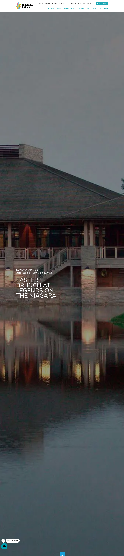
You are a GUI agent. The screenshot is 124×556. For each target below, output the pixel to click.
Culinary (59, 8)
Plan (100, 8)
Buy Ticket (101, 3)
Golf (87, 8)
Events (94, 8)
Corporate (47, 3)
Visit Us (41, 3)
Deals (106, 8)
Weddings (54, 3)
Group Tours (72, 3)
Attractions (50, 8)
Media (79, 3)
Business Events (63, 3)
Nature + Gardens (70, 8)
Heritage (81, 8)
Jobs (84, 3)
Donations (89, 3)
